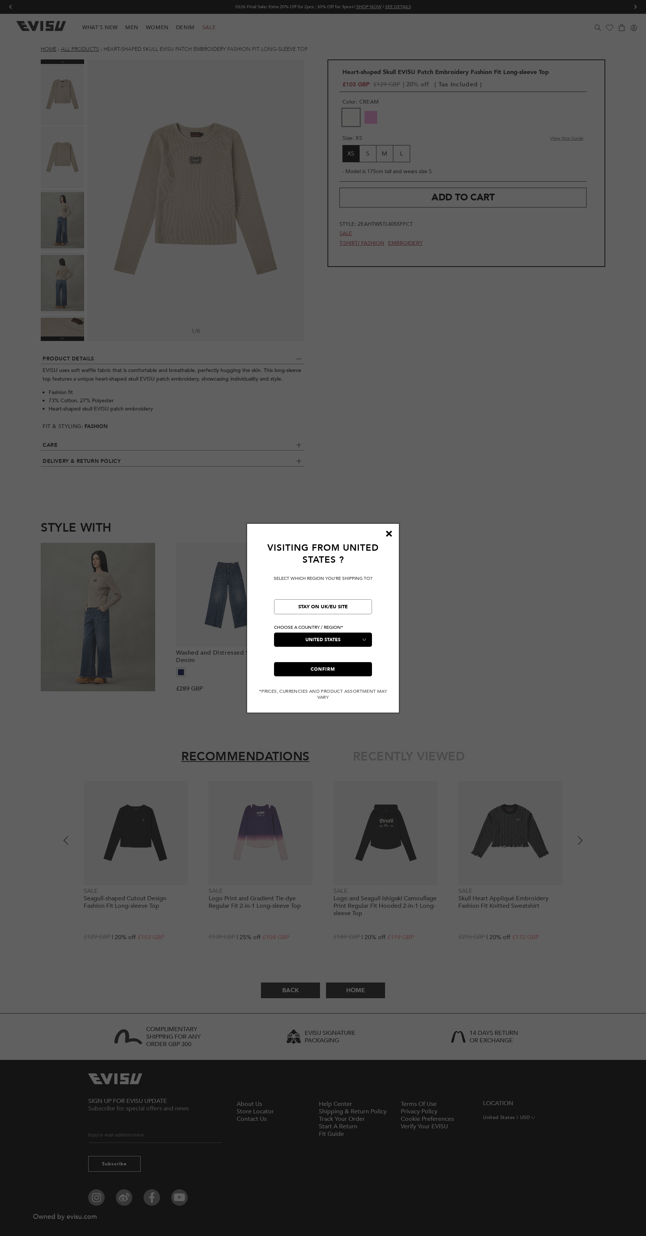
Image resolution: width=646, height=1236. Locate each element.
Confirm (323, 669)
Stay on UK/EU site (323, 606)
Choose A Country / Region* (308, 627)
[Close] (388, 533)
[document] (323, 621)
